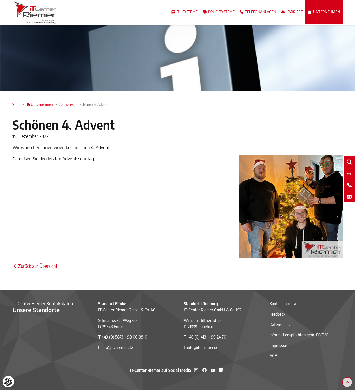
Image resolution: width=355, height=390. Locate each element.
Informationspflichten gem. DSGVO (299, 334)
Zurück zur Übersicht (37, 266)
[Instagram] (196, 370)
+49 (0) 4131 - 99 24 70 (206, 337)
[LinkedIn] (221, 370)
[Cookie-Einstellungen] (8, 381)
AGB (273, 355)
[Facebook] (204, 370)
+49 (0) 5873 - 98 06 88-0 (124, 337)
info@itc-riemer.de (117, 347)
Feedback (277, 314)
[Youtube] (213, 370)
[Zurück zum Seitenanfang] (347, 382)
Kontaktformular (283, 303)
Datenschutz (280, 324)
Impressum (278, 345)
